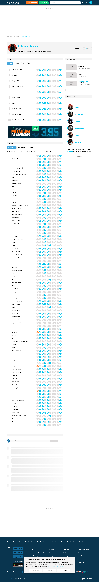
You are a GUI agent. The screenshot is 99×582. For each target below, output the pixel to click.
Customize (63, 570)
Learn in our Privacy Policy (55, 566)
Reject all (49, 570)
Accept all (36, 570)
